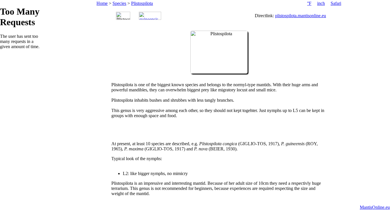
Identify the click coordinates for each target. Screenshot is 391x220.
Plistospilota (142, 3)
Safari (336, 3)
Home (102, 3)
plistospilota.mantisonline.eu (300, 15)
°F (309, 3)
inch (321, 3)
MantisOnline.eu (375, 207)
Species (119, 3)
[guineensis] (150, 16)
